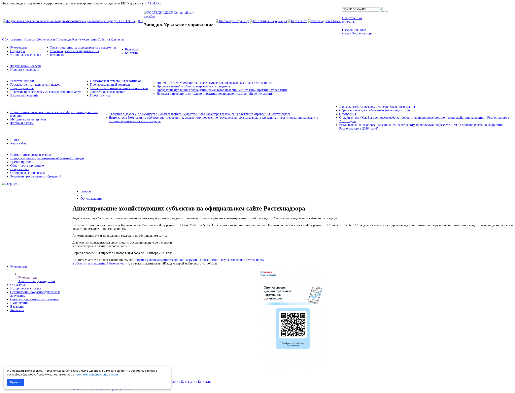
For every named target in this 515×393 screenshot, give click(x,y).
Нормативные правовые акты (30, 154)
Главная (85, 191)
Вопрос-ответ (19, 169)
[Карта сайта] (297, 21)
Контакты (131, 53)
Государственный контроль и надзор (35, 84)
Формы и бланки (22, 123)
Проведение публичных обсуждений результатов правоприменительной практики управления (222, 90)
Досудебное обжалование (107, 91)
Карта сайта (18, 143)
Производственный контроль (110, 84)
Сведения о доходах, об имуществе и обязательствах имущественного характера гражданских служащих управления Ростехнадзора (199, 114)
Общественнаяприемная (352, 19)
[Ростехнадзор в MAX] (324, 21)
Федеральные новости (25, 66)
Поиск (14, 139)
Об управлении (91, 198)
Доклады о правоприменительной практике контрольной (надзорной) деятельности (214, 93)
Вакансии (131, 49)
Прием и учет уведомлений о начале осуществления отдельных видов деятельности (214, 82)
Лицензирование (22, 88)
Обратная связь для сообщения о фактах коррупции (374, 110)
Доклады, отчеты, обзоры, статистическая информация (377, 106)
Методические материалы (28, 119)
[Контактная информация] (268, 21)
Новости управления (24, 69)
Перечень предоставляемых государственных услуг (45, 91)
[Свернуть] (10, 184)
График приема (20, 162)
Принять (15, 382)
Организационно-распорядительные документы (83, 47)
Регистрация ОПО (23, 81)
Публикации (58, 54)
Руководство (19, 47)
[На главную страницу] (232, 21)
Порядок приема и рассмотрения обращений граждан (47, 158)
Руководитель (27, 277)
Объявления (347, 114)
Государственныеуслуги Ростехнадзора (357, 31)
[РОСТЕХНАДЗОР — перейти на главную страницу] (73, 21)
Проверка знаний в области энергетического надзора (193, 86)
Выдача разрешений (24, 95)
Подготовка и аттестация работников (115, 81)
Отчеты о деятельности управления (74, 51)
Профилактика (100, 95)
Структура (17, 51)
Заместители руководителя (36, 281)
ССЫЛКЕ (155, 3)
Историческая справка (25, 54)
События (174, 381)
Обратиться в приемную (27, 165)
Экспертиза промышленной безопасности (119, 88)
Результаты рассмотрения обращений (35, 176)
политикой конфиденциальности (96, 374)
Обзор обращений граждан (28, 172)
